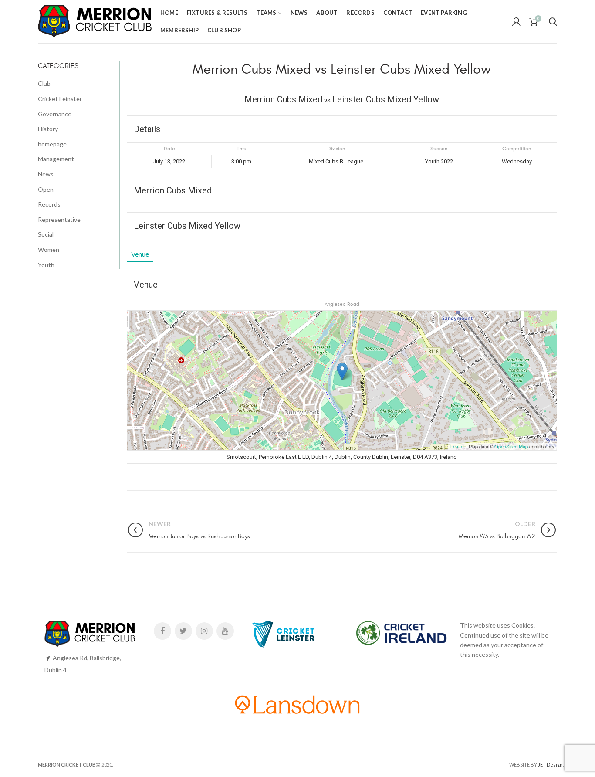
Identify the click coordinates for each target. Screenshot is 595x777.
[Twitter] (183, 631)
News (46, 174)
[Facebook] (162, 631)
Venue (140, 254)
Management (56, 159)
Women (48, 249)
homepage (52, 144)
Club (44, 83)
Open (46, 189)
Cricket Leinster (60, 98)
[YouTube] (225, 631)
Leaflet (457, 446)
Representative (59, 219)
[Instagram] (204, 631)
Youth (46, 264)
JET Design (550, 764)
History (48, 128)
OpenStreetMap (511, 446)
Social (46, 234)
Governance (54, 114)
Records (49, 204)
